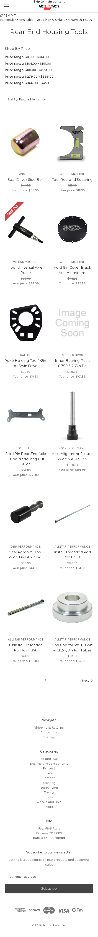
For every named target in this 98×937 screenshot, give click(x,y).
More (49, 807)
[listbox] (33, 99)
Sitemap (49, 737)
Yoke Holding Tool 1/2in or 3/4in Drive (25, 363)
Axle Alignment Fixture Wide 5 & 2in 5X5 (72, 456)
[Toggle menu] (6, 6)
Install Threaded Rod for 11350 (72, 554)
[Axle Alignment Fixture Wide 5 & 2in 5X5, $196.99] (72, 416)
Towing (49, 792)
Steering (49, 783)
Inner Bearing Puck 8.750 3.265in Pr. (72, 363)
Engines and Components (49, 764)
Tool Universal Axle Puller (26, 270)
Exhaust (49, 768)
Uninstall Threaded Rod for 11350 (26, 647)
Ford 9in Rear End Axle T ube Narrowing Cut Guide (25, 458)
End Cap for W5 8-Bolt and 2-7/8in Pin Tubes (72, 647)
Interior (49, 778)
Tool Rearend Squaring (72, 179)
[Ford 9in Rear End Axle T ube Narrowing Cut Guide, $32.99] (25, 416)
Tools (49, 797)
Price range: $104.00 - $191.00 (28, 63)
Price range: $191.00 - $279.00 (28, 70)
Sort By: (13, 99)
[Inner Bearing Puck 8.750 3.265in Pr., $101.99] (72, 322)
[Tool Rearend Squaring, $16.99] (72, 141)
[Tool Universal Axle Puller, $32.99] (25, 229)
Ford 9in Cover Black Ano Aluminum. (72, 270)
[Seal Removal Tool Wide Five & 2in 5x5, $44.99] (25, 514)
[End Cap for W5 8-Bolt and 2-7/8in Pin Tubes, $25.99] (72, 607)
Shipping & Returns (49, 728)
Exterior (49, 773)
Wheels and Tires (49, 802)
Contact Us (49, 732)
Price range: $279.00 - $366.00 (29, 76)
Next (86, 681)
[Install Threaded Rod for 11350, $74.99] (72, 514)
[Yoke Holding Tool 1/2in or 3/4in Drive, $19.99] (25, 322)
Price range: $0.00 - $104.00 (27, 57)
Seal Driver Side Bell (26, 179)
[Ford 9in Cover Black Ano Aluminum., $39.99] (72, 229)
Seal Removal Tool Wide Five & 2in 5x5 (26, 554)
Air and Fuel (49, 759)
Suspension (49, 788)
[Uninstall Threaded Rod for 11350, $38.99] (25, 607)
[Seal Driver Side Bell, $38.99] (25, 141)
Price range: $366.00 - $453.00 (29, 83)
